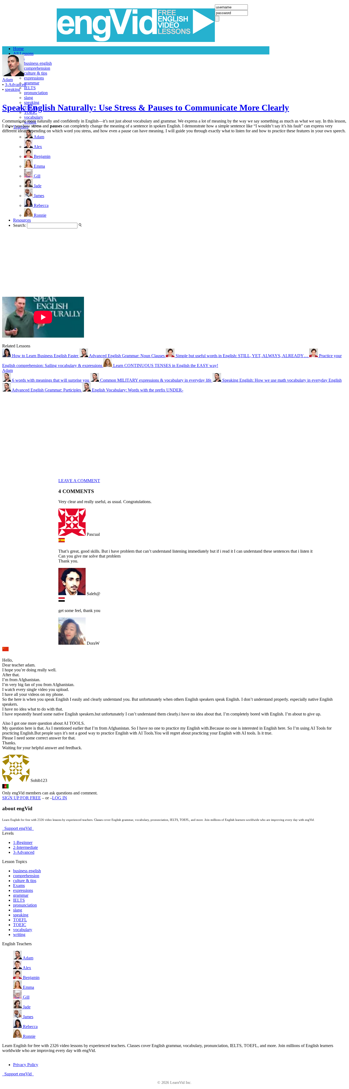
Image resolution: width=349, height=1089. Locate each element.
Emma (28, 987)
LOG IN (59, 798)
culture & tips (35, 73)
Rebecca (30, 1026)
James (27, 1016)
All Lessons (23, 53)
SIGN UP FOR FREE (21, 798)
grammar (31, 83)
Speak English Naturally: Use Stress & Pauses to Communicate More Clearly (145, 107)
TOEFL (20, 919)
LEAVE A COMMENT (79, 480)
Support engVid (18, 828)
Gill (25, 997)
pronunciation (36, 92)
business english (38, 63)
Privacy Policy (25, 1064)
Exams (19, 885)
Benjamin (31, 977)
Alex (26, 967)
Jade (26, 1007)
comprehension (37, 68)
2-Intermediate (25, 847)
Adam (7, 370)
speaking (12, 89)
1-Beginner (22, 842)
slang (28, 97)
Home (18, 48)
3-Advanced (15, 84)
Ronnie (28, 1036)
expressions (34, 78)
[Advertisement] (24, 215)
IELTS (30, 87)
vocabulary (33, 117)
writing (19, 934)
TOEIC (19, 924)
